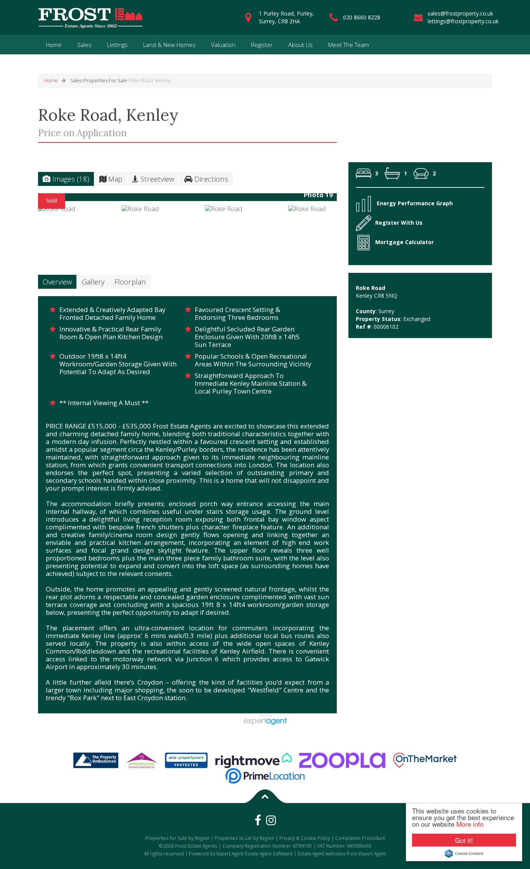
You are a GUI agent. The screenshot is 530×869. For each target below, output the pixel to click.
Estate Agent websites (322, 853)
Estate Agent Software (269, 853)
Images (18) (69, 179)
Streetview (156, 179)
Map (114, 179)
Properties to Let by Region (244, 838)
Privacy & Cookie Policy (304, 838)
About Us (300, 45)
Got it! (464, 840)
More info (469, 824)
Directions (210, 179)
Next (352, 200)
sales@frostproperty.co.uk (460, 13)
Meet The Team (348, 45)
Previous (26, 200)
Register (262, 45)
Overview (57, 281)
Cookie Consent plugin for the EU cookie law (464, 853)
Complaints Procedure (360, 838)
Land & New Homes (169, 45)
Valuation (223, 45)
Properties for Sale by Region (177, 838)
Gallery (93, 281)
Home (54, 45)
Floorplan (130, 281)
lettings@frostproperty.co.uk (463, 21)
